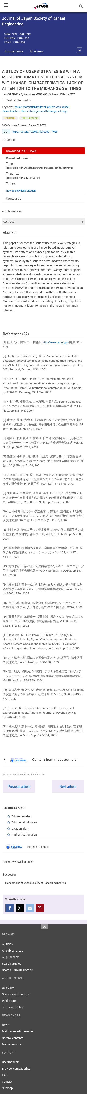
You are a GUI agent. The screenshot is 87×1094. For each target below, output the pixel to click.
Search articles (11, 963)
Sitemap (7, 1088)
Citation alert (20, 828)
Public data (9, 1001)
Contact (7, 1081)
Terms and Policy (13, 1007)
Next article (68, 786)
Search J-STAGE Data (16, 970)
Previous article (19, 786)
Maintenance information (18, 1031)
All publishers (10, 957)
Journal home (13, 51)
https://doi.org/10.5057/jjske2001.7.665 (34, 131)
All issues (36, 51)
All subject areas (12, 950)
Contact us (13, 198)
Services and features (15, 994)
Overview (8, 988)
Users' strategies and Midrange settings (44, 111)
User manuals (10, 1062)
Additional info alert (24, 822)
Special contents (12, 1038)
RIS (11, 163)
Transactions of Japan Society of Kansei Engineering (35, 883)
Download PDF (21, 151)
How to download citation (21, 190)
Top (44, 926)
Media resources (12, 1044)
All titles (7, 944)
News (5, 1025)
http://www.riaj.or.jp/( (55, 342)
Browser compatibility (16, 1068)
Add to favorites (22, 816)
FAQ (4, 1075)
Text (12, 183)
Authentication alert (24, 835)
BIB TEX (14, 173)
